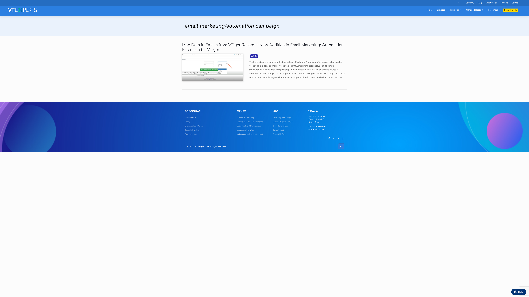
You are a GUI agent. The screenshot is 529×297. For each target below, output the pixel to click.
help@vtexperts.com (317, 126)
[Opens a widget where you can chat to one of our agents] (518, 292)
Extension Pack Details (194, 126)
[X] (334, 138)
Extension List (190, 117)
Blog (480, 3)
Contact (515, 3)
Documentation (191, 134)
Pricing (187, 122)
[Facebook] (329, 138)
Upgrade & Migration (245, 130)
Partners (504, 3)
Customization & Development (249, 126)
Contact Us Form (279, 134)
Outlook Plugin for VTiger (283, 122)
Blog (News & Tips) (280, 126)
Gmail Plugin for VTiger (282, 117)
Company (470, 3)
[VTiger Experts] (22, 10)
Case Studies (491, 3)
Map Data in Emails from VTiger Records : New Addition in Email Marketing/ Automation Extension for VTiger (263, 47)
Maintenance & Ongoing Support (250, 134)
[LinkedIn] (343, 138)
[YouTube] (338, 138)
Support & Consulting (245, 117)
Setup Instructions (192, 130)
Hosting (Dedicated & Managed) (250, 122)
